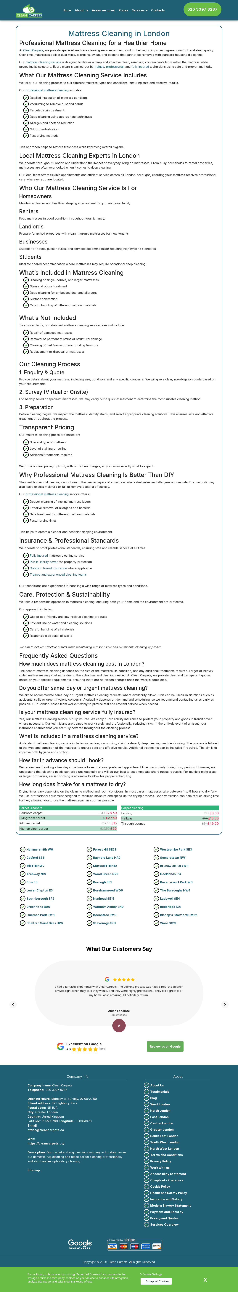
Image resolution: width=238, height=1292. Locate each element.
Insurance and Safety (166, 1199)
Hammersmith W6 (39, 849)
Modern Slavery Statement (170, 1205)
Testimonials (159, 1092)
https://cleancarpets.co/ (46, 1143)
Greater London (162, 1129)
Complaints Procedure (166, 1180)
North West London (164, 1148)
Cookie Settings (152, 1274)
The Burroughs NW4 (175, 890)
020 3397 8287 (202, 9)
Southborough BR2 (40, 898)
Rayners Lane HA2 (106, 857)
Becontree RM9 (104, 915)
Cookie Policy (160, 1186)
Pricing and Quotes (164, 1218)
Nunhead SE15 (103, 898)
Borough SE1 (102, 882)
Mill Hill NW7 (35, 866)
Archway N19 (36, 874)
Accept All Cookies (157, 1281)
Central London (161, 1123)
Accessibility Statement (168, 1174)
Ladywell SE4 (170, 898)
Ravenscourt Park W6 (176, 882)
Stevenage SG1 (104, 923)
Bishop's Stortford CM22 (178, 915)
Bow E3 (31, 882)
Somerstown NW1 (173, 857)
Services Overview (164, 1224)
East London (159, 1117)
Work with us (160, 1167)
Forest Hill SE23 (104, 849)
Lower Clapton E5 (39, 890)
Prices (123, 10)
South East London (164, 1136)
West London (160, 1104)
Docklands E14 (170, 874)
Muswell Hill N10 (105, 866)
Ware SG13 (168, 923)
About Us (81, 10)
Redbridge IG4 (170, 907)
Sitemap (34, 1170)
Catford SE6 (35, 857)
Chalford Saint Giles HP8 (44, 923)
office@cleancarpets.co (46, 1130)
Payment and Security (166, 1212)
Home (66, 10)
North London (160, 1110)
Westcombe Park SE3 (176, 849)
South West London (164, 1142)
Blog (153, 1098)
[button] (13, 1004)
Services (138, 10)
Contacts (158, 10)
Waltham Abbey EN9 (108, 907)
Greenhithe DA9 (38, 907)
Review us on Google (165, 1046)
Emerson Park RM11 (40, 915)
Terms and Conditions (166, 1155)
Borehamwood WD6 (108, 890)
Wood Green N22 (105, 874)
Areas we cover (103, 10)
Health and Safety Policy (168, 1193)
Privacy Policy (160, 1161)
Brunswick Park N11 (174, 866)
